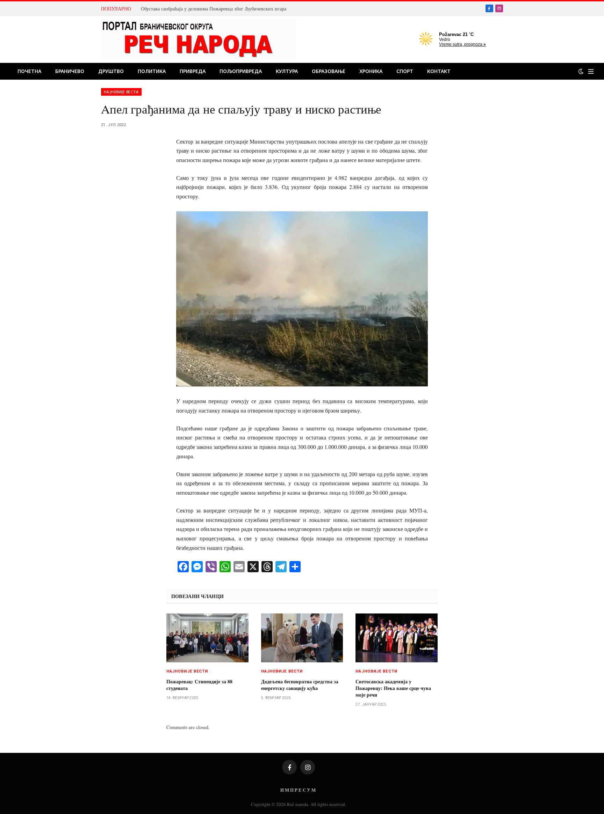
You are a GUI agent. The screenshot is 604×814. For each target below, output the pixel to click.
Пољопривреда (241, 71)
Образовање (328, 71)
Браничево (69, 71)
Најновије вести (121, 91)
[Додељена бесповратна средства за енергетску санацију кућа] (302, 637)
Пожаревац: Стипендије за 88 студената (199, 684)
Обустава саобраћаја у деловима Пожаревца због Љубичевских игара (213, 9)
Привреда (193, 71)
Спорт (404, 71)
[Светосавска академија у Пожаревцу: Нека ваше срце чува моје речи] (396, 637)
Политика (152, 71)
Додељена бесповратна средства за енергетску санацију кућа (299, 684)
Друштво (111, 71)
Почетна (29, 71)
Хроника (370, 71)
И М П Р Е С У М (298, 789)
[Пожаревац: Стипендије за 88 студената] (207, 637)
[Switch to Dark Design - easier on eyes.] (581, 71)
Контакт (439, 71)
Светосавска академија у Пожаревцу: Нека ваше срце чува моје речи (393, 688)
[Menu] (591, 71)
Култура (287, 71)
